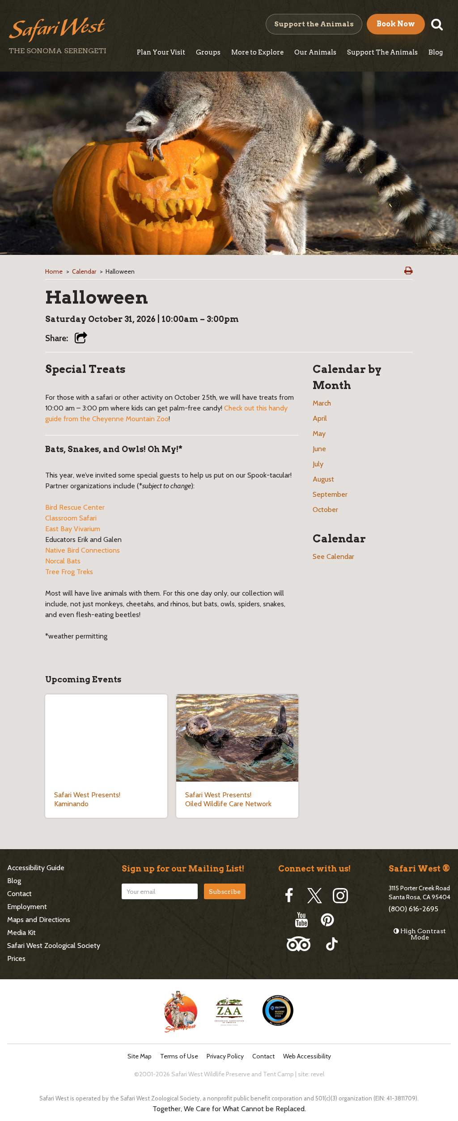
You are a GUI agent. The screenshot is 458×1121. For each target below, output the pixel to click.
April (320, 418)
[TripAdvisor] (298, 944)
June (319, 448)
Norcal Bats (63, 561)
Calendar (84, 271)
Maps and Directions (38, 919)
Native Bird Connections (82, 550)
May (319, 433)
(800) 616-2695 (413, 909)
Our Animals (315, 52)
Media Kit (21, 932)
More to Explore (257, 52)
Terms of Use (179, 1056)
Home (54, 271)
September (330, 494)
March (322, 403)
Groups (208, 52)
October (325, 509)
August (323, 479)
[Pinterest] (327, 919)
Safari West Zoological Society (53, 945)
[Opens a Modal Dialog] (81, 338)
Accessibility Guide (35, 867)
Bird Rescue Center (75, 507)
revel (317, 1074)
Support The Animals (382, 52)
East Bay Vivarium (72, 529)
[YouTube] (301, 919)
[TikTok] (332, 944)
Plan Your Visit (161, 52)
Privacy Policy (225, 1056)
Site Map (139, 1056)
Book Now (396, 24)
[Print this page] (408, 270)
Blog (435, 52)
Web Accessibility (307, 1056)
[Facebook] (289, 895)
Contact (19, 893)
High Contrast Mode (422, 934)
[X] (314, 895)
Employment (27, 906)
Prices (16, 958)
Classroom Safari (71, 518)
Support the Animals (314, 24)
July (318, 464)
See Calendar (333, 556)
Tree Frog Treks (69, 571)
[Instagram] (340, 895)
